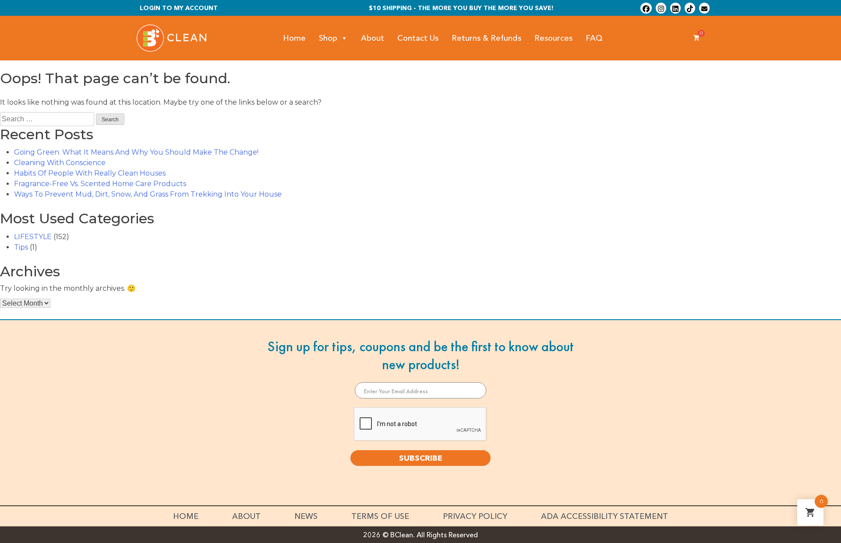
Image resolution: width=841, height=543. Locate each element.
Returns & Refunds (486, 38)
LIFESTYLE (33, 237)
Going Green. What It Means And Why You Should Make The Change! (136, 152)
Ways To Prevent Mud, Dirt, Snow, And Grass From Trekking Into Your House (148, 194)
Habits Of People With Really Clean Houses (90, 173)
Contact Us (417, 38)
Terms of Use (380, 516)
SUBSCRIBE (420, 458)
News (306, 516)
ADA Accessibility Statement (604, 516)
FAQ (594, 38)
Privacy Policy (475, 516)
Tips (21, 247)
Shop (328, 38)
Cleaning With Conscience (60, 163)
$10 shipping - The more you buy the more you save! (461, 8)
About (372, 38)
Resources (553, 38)
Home (294, 38)
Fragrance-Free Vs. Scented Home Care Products (100, 184)
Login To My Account (179, 8)
